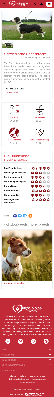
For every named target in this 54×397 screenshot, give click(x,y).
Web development (16, 394)
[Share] (32, 216)
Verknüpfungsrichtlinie (27, 382)
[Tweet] (20, 216)
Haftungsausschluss (39, 379)
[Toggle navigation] (4, 4)
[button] (49, 261)
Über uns (13, 376)
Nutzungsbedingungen (37, 376)
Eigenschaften (12, 92)
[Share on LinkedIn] (25, 216)
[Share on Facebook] (15, 216)
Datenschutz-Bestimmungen (19, 379)
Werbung (23, 376)
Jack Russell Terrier (13, 283)
